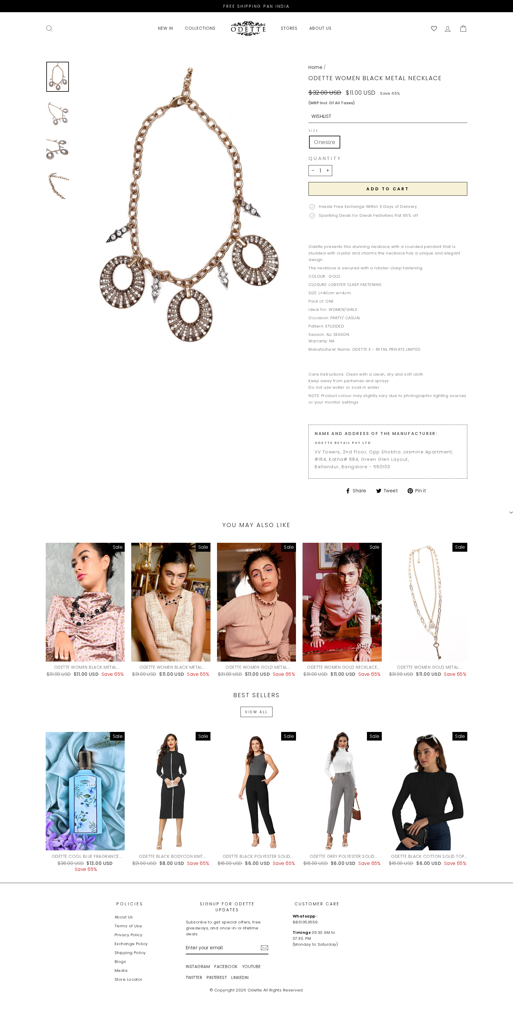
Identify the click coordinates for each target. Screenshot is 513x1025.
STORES (289, 28)
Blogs (120, 961)
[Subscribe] (264, 947)
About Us (124, 917)
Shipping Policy (130, 953)
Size (313, 131)
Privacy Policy (128, 935)
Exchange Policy (131, 944)
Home (315, 67)
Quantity (324, 158)
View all (256, 711)
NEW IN (165, 28)
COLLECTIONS (200, 28)
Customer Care (317, 904)
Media (121, 970)
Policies (130, 904)
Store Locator (128, 979)
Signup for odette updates (227, 907)
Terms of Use (128, 926)
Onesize (324, 142)
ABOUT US (320, 28)
